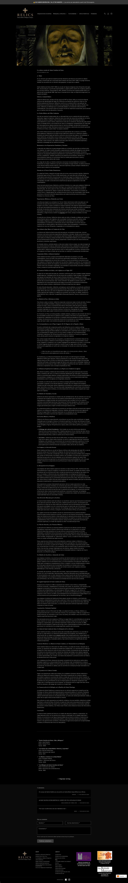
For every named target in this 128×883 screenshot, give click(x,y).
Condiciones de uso (59, 873)
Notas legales (58, 864)
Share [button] (40, 75)
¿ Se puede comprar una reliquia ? (63, 861)
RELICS (62, 879)
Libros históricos (39, 859)
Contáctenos (58, 854)
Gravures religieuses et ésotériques (44, 867)
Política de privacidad (60, 868)
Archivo (57, 863)
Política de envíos (59, 870)
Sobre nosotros (58, 866)
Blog (56, 859)
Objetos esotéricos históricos (42, 863)
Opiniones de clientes (60, 858)
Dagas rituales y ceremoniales (42, 861)
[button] (59, 13)
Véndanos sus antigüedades (61, 856)
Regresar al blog (64, 779)
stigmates (62, 212)
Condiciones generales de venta (62, 871)
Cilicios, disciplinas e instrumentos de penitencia (43, 865)
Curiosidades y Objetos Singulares (43, 858)
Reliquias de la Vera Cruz (41, 856)
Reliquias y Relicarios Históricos (43, 854)
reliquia (58, 635)
